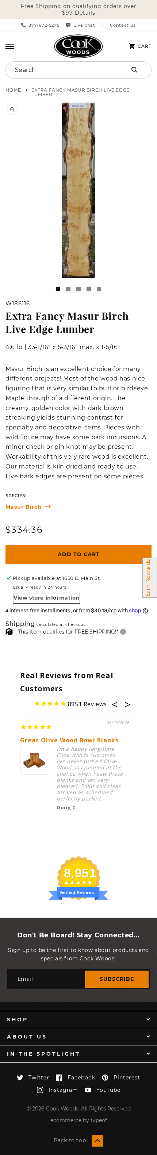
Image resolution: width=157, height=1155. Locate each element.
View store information (47, 597)
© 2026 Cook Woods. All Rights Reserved (79, 1108)
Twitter (38, 1077)
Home (13, 90)
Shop (17, 1019)
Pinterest (127, 1077)
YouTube (108, 1090)
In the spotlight (43, 1053)
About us (27, 1036)
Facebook (81, 1077)
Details (85, 13)
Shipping (20, 624)
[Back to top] (97, 1141)
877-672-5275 (44, 25)
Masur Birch (23, 507)
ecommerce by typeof (78, 1120)
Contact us (123, 25)
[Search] (134, 70)
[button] (10, 46)
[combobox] (57, 70)
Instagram (63, 1090)
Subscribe (117, 979)
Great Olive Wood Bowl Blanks (69, 740)
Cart (145, 46)
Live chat (84, 25)
